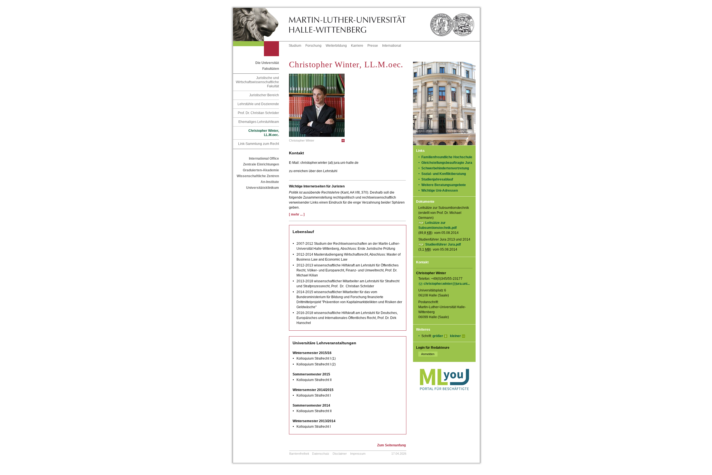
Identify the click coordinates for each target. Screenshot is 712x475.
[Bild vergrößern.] (343, 140)
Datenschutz (320, 453)
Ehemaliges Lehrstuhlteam (258, 122)
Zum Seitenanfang (391, 445)
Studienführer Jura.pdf (443, 244)
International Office (264, 158)
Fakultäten (270, 69)
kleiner (455, 336)
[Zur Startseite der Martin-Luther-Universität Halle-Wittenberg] (261, 24)
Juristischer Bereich (264, 95)
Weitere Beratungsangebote (443, 185)
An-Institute (270, 182)
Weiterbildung (336, 46)
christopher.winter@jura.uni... (447, 284)
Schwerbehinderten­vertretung (445, 168)
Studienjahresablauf (437, 179)
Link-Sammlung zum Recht (258, 144)
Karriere (357, 46)
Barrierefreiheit (299, 453)
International (391, 46)
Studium (295, 46)
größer (437, 336)
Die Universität (267, 63)
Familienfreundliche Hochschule (446, 157)
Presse (372, 46)
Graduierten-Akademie (261, 170)
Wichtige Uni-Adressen (439, 190)
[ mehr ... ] (297, 214)
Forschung (313, 46)
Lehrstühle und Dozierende (258, 104)
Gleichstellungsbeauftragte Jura (446, 163)
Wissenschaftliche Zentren (258, 176)
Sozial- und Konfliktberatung (443, 174)
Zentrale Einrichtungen (261, 164)
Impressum (357, 453)
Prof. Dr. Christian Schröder (258, 113)
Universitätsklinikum (262, 188)
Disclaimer (340, 453)
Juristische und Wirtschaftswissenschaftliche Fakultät (257, 82)
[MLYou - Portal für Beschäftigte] (444, 396)
